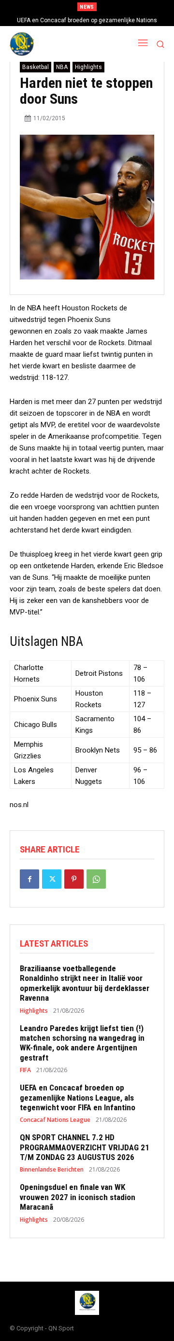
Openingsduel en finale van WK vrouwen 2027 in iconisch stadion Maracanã (77, 1197)
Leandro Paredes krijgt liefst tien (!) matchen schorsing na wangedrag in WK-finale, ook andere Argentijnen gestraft (82, 1042)
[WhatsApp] (96, 879)
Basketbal (35, 67)
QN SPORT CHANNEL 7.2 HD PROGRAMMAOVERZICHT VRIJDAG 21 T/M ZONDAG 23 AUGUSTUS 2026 (84, 1147)
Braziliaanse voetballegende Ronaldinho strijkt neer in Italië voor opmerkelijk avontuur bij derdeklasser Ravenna (84, 983)
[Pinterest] (74, 879)
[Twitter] (51, 879)
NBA (62, 67)
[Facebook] (29, 879)
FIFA (25, 1070)
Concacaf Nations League (55, 1120)
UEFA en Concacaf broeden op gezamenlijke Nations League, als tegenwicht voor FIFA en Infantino (77, 1097)
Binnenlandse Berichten (52, 1170)
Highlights (88, 67)
